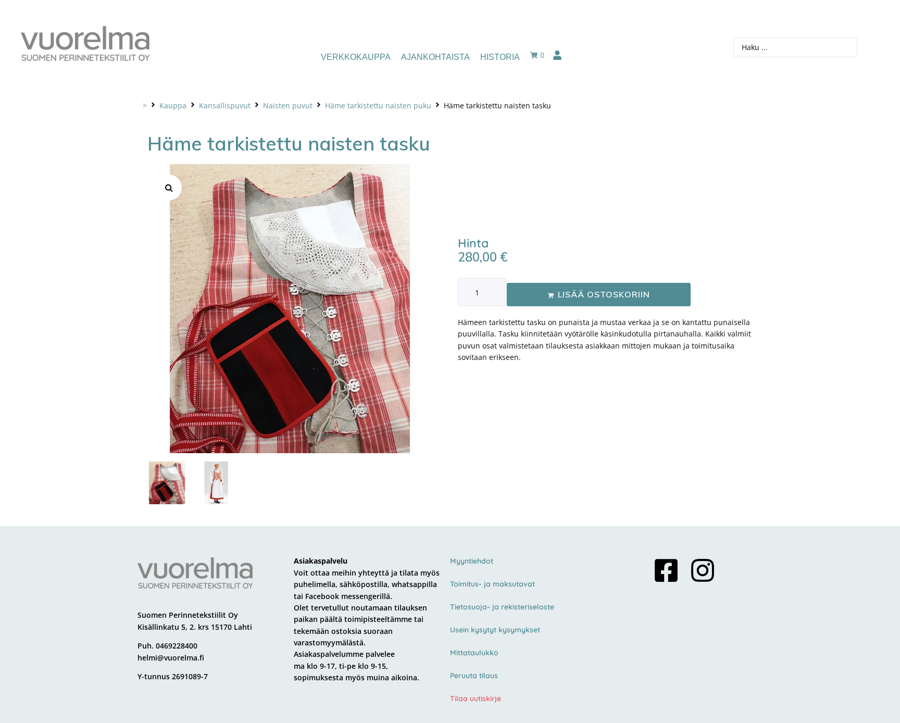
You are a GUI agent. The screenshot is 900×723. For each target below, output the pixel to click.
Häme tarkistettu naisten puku (378, 105)
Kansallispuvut (225, 105)
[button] (169, 187)
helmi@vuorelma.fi (171, 658)
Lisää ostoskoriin (604, 294)
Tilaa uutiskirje (475, 698)
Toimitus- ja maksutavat (492, 584)
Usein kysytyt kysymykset (495, 629)
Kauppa (172, 105)
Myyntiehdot (471, 561)
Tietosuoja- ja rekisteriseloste (502, 607)
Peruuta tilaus (474, 675)
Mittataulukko (474, 652)
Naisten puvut (287, 105)
